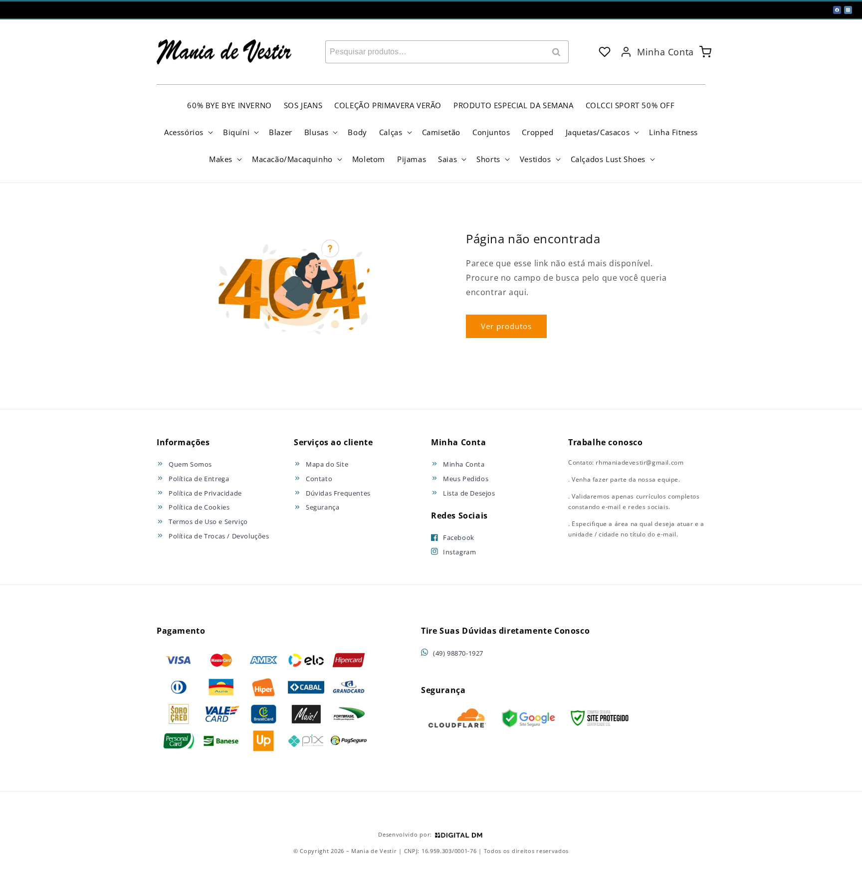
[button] (187, 132)
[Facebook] (837, 10)
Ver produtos (506, 326)
